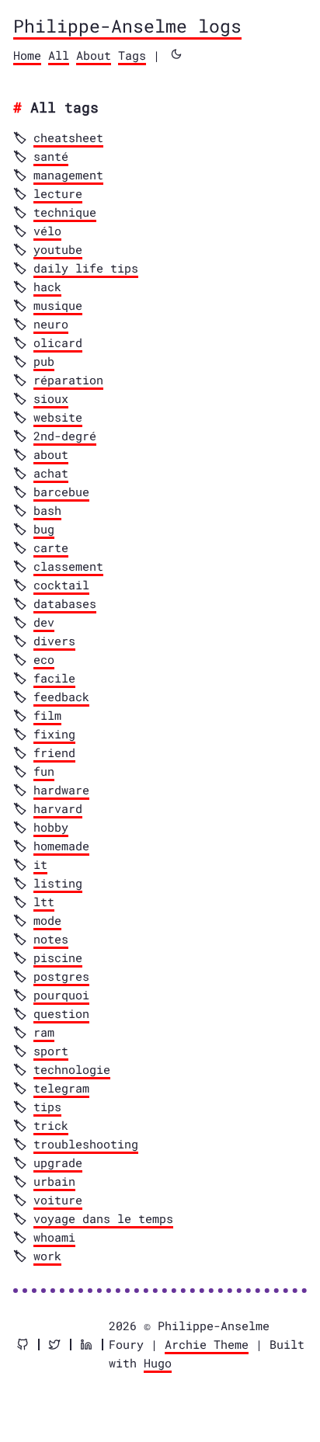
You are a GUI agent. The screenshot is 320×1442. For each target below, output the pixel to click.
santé (50, 156)
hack (47, 286)
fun (43, 771)
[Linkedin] (86, 1344)
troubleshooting (85, 1144)
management (68, 174)
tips (47, 1106)
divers (54, 640)
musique (57, 305)
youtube (57, 249)
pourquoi (61, 994)
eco (43, 659)
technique (64, 212)
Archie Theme (207, 1344)
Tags (132, 55)
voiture (57, 1199)
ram (43, 1032)
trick (50, 1125)
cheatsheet (68, 137)
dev (43, 622)
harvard (57, 808)
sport (50, 1050)
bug (43, 529)
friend (54, 752)
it (40, 864)
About (93, 55)
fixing (54, 734)
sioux (50, 398)
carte (50, 547)
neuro (50, 324)
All (58, 55)
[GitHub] (22, 1344)
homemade (61, 845)
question (61, 1013)
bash (47, 510)
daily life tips (85, 268)
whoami (54, 1237)
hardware (61, 789)
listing (57, 883)
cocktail (61, 584)
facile (54, 678)
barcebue (61, 491)
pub (43, 361)
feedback (61, 696)
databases (64, 603)
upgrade (57, 1162)
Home (27, 55)
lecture (57, 193)
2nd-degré (64, 435)
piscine (57, 957)
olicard (57, 342)
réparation (68, 379)
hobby (50, 827)
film (47, 715)
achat (50, 473)
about (50, 454)
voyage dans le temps (103, 1218)
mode (47, 920)
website (57, 417)
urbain (54, 1181)
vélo (47, 230)
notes (50, 939)
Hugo (158, 1363)
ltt (43, 901)
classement (68, 566)
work (47, 1255)
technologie (71, 1069)
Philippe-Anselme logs (127, 25)
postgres (61, 976)
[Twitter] (54, 1344)
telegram (61, 1088)
